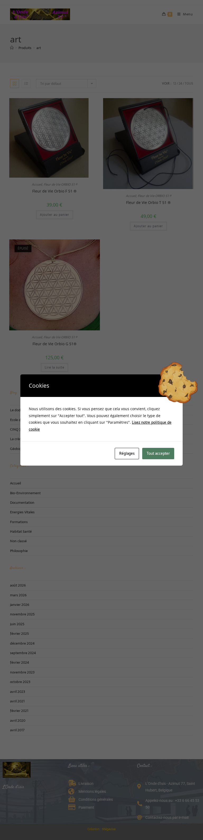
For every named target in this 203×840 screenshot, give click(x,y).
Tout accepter (158, 453)
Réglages (127, 453)
